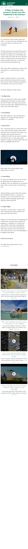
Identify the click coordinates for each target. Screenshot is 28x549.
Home (2, 7)
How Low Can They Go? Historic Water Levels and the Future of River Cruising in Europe (14, 354)
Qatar (18, 17)
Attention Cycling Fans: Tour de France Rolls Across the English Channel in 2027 (14, 292)
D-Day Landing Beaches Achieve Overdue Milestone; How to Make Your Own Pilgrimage (14, 387)
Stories (6, 7)
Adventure (12, 17)
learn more (14, 298)
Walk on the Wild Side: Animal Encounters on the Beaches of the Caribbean (14, 323)
